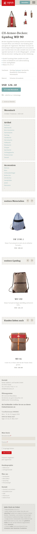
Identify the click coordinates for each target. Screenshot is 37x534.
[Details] (18, 228)
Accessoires (10, 165)
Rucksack (18, 70)
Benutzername (6, 436)
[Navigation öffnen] (33, 2)
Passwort (5, 442)
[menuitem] (18, 467)
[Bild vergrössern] (25, 13)
